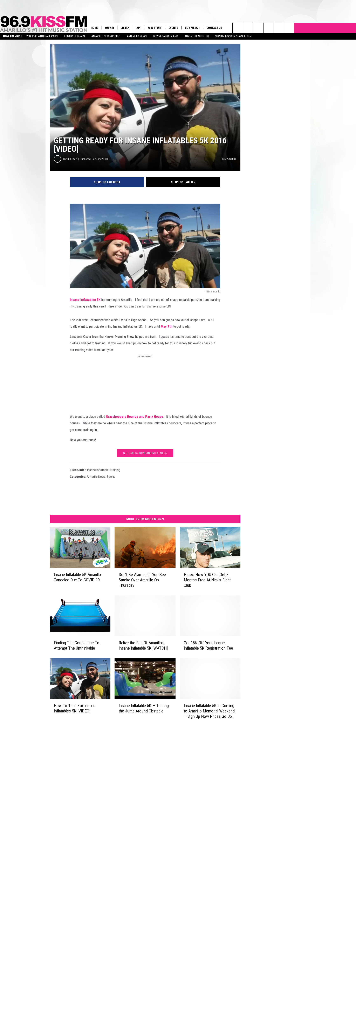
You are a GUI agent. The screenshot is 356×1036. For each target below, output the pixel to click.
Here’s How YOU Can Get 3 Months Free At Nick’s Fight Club (207, 580)
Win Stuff (155, 27)
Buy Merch (192, 27)
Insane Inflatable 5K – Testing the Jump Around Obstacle (144, 708)
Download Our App (165, 36)
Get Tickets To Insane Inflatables (145, 453)
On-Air (109, 27)
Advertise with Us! (196, 36)
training (115, 470)
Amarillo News (137, 36)
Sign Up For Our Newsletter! (233, 36)
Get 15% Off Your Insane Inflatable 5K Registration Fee (208, 645)
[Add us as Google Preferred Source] (248, 28)
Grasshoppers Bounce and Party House (134, 416)
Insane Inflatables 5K (85, 300)
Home (94, 27)
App (138, 27)
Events (173, 27)
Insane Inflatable (98, 470)
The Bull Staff (70, 159)
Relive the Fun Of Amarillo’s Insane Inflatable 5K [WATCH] (143, 645)
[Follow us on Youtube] (279, 28)
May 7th (167, 326)
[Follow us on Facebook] (258, 28)
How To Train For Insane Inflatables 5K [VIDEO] (74, 708)
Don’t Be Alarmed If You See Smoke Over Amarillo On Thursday (142, 580)
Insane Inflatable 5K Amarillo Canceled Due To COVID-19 (77, 577)
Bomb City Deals (74, 36)
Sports (111, 476)
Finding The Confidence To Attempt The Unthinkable (76, 645)
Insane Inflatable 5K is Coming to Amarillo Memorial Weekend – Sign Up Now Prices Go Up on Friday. (209, 711)
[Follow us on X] (289, 28)
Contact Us (214, 27)
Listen (125, 27)
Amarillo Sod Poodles (106, 36)
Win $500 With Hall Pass (42, 36)
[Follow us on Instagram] (268, 28)
